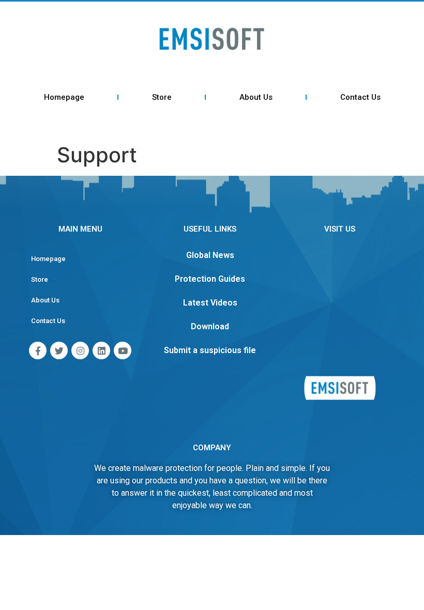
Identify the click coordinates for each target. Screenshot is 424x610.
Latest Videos (210, 303)
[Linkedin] (101, 350)
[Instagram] (80, 350)
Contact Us (360, 97)
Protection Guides (210, 279)
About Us (255, 97)
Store (162, 97)
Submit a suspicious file (210, 350)
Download (210, 326)
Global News (210, 255)
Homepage (64, 97)
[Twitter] (59, 350)
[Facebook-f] (38, 350)
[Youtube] (122, 350)
